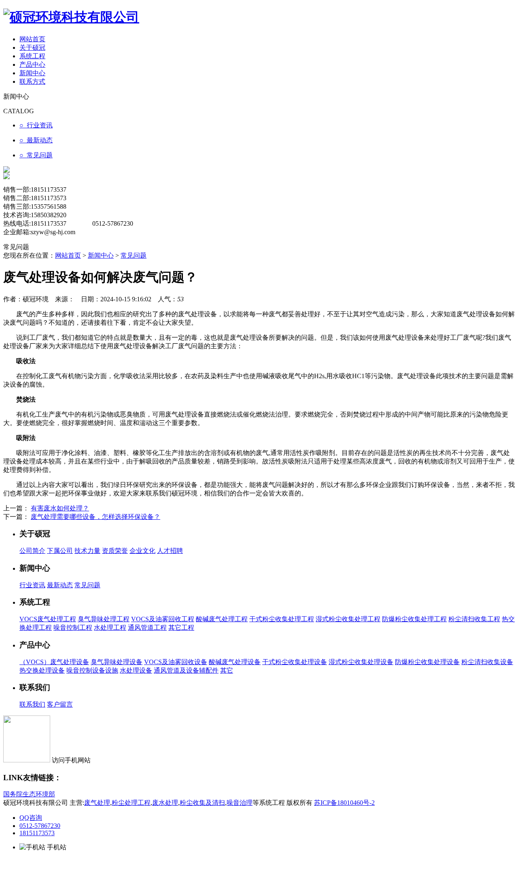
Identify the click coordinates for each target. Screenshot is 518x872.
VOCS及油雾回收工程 (162, 619)
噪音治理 (240, 802)
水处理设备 (136, 670)
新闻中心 (32, 73)
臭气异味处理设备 (116, 661)
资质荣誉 (115, 550)
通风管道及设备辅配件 (186, 670)
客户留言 (60, 704)
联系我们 (32, 704)
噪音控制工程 (72, 627)
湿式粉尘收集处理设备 (361, 661)
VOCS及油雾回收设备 (175, 661)
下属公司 (60, 550)
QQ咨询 (30, 817)
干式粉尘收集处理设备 (294, 661)
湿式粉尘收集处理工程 (348, 619)
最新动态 (60, 585)
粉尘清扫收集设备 (487, 661)
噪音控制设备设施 (92, 670)
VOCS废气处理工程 (47, 619)
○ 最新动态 (36, 140)
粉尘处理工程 (131, 802)
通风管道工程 (147, 627)
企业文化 (142, 550)
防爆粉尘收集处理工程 (414, 619)
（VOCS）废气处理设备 (54, 661)
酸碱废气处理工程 (222, 619)
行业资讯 (32, 585)
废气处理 (97, 802)
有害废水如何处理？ (60, 508)
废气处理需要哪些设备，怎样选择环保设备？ (95, 516)
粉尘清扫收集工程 (474, 619)
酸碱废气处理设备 (235, 661)
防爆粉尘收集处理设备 (427, 661)
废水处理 (165, 802)
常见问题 (133, 255)
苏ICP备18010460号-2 (344, 802)
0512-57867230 (39, 825)
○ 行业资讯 (36, 125)
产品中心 (32, 64)
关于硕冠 (32, 47)
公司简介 (32, 550)
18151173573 (37, 833)
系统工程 (32, 56)
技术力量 (87, 550)
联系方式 (32, 81)
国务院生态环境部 (29, 794)
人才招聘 (170, 550)
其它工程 (181, 627)
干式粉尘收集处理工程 (281, 619)
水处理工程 (110, 627)
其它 (226, 670)
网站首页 (32, 39)
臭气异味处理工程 (104, 619)
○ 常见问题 (36, 155)
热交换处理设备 (42, 670)
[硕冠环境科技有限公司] (71, 17)
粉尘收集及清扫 (202, 802)
